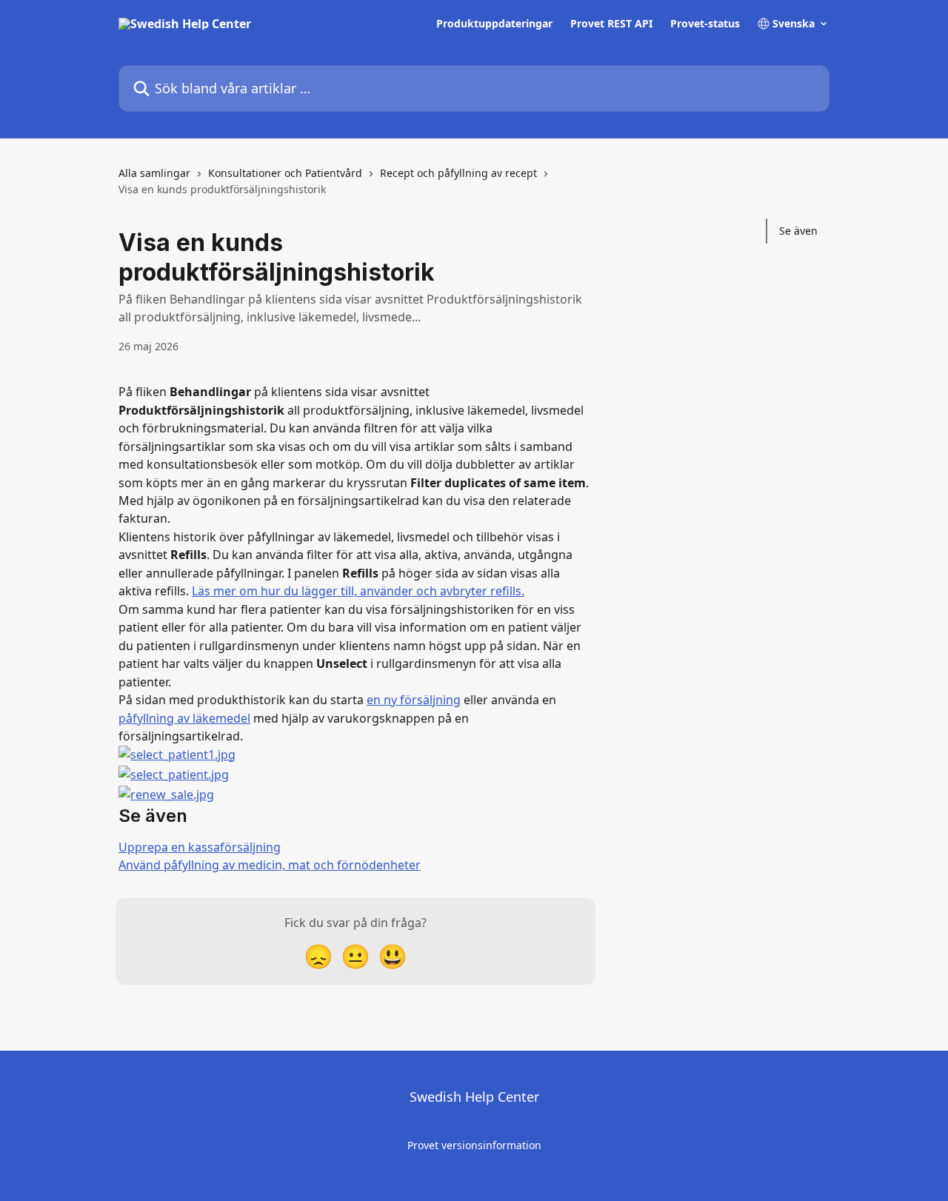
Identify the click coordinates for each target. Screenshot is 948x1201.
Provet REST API (611, 24)
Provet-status (705, 24)
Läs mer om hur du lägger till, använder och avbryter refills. (358, 591)
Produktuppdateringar (494, 24)
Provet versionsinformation (474, 1145)
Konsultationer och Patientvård (285, 173)
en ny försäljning (414, 700)
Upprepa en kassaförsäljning (199, 847)
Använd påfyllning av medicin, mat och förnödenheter (269, 865)
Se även (798, 231)
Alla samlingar (154, 173)
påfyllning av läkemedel (184, 718)
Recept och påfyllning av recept (458, 173)
